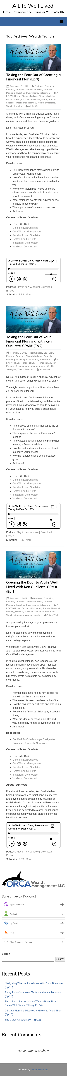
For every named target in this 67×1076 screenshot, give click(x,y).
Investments (32, 93)
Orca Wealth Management (34, 99)
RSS (21, 294)
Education (50, 86)
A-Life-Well (33, 106)
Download (46, 287)
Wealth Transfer (14, 106)
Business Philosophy (32, 608)
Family (46, 608)
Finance (10, 89)
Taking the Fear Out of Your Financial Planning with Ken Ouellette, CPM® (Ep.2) (29, 341)
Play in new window (28, 287)
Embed (10, 290)
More (28, 294)
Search (6, 954)
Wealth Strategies (46, 102)
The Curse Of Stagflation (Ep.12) (23, 1019)
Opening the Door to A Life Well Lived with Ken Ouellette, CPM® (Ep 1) (32, 586)
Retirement (44, 93)
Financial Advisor (34, 89)
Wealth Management (26, 102)
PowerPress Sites (39, 1069)
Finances (19, 89)
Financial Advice (30, 96)
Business (39, 86)
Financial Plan (13, 99)
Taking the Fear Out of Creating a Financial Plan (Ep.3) (33, 77)
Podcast (53, 99)
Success (10, 102)
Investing (20, 93)
